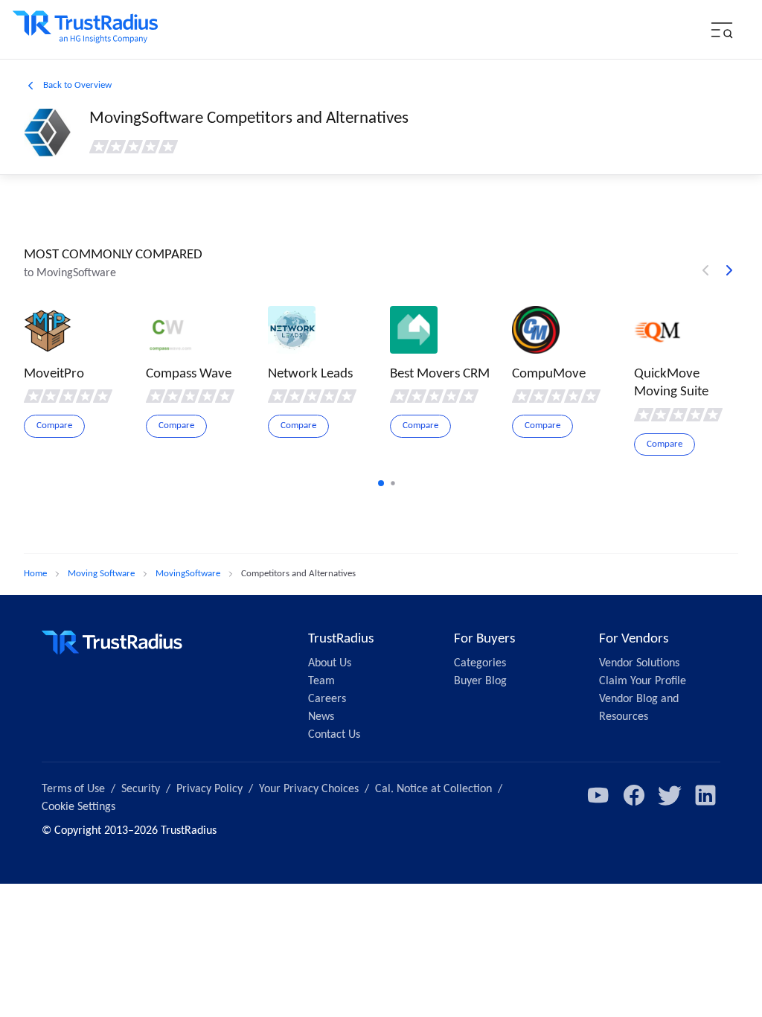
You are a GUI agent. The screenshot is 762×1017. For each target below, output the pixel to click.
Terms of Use (73, 789)
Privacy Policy (209, 789)
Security (140, 789)
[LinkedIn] (705, 795)
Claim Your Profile (642, 681)
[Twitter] (670, 795)
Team (321, 681)
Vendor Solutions (639, 663)
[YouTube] (598, 795)
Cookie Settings (78, 807)
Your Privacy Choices (309, 789)
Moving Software (101, 573)
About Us (329, 663)
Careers (327, 699)
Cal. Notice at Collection (433, 789)
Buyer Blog (480, 681)
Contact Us (334, 735)
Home (35, 573)
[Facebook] (634, 795)
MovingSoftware (188, 573)
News (321, 717)
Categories (480, 663)
